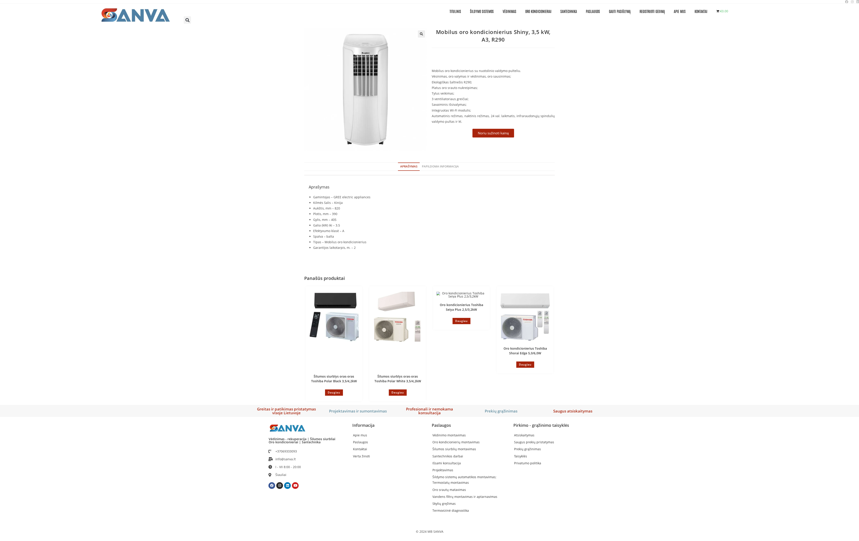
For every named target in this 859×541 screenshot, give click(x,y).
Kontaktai (701, 11)
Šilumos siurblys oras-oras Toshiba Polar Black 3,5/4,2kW (334, 378)
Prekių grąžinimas (501, 411)
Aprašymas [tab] (408, 166)
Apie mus (680, 11)
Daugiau (334, 392)
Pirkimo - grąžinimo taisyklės (541, 425)
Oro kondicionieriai (538, 11)
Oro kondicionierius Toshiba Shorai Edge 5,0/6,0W (525, 350)
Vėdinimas (509, 11)
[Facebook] (271, 485)
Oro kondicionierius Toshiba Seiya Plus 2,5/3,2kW (461, 307)
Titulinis (455, 11)
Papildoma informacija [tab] (440, 166)
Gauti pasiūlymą (620, 11)
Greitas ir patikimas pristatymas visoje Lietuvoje (286, 410)
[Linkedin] (287, 485)
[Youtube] (295, 485)
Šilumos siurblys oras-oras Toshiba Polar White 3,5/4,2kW (397, 378)
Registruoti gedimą (652, 11)
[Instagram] (279, 485)
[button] (187, 20)
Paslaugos (593, 11)
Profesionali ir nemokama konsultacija (429, 410)
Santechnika (568, 11)
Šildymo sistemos (482, 11)
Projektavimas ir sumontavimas (358, 411)
